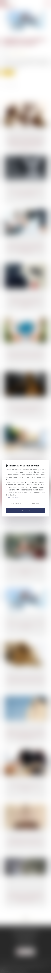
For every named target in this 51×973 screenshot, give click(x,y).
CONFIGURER (15, 504)
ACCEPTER (26, 510)
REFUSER (35, 504)
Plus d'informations (13, 497)
